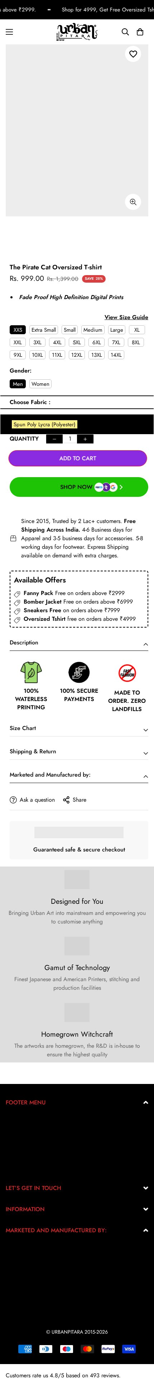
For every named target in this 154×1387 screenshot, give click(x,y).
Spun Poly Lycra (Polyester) (45, 424)
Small (70, 330)
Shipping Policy (25, 1156)
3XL (37, 342)
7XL (116, 342)
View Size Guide (126, 317)
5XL (77, 342)
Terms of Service (25, 1144)
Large (116, 330)
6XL (96, 342)
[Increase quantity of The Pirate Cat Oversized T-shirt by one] (85, 439)
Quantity (24, 439)
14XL (116, 355)
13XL (96, 355)
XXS (18, 330)
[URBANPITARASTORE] (77, 31)
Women (40, 384)
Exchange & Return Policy (37, 1121)
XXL (18, 342)
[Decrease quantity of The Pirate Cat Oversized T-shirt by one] (54, 439)
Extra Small (44, 330)
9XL (18, 355)
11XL (57, 355)
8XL (136, 342)
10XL (37, 355)
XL (137, 330)
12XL (76, 355)
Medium (92, 330)
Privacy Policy (22, 1133)
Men (18, 384)
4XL (57, 342)
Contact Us (19, 1167)
